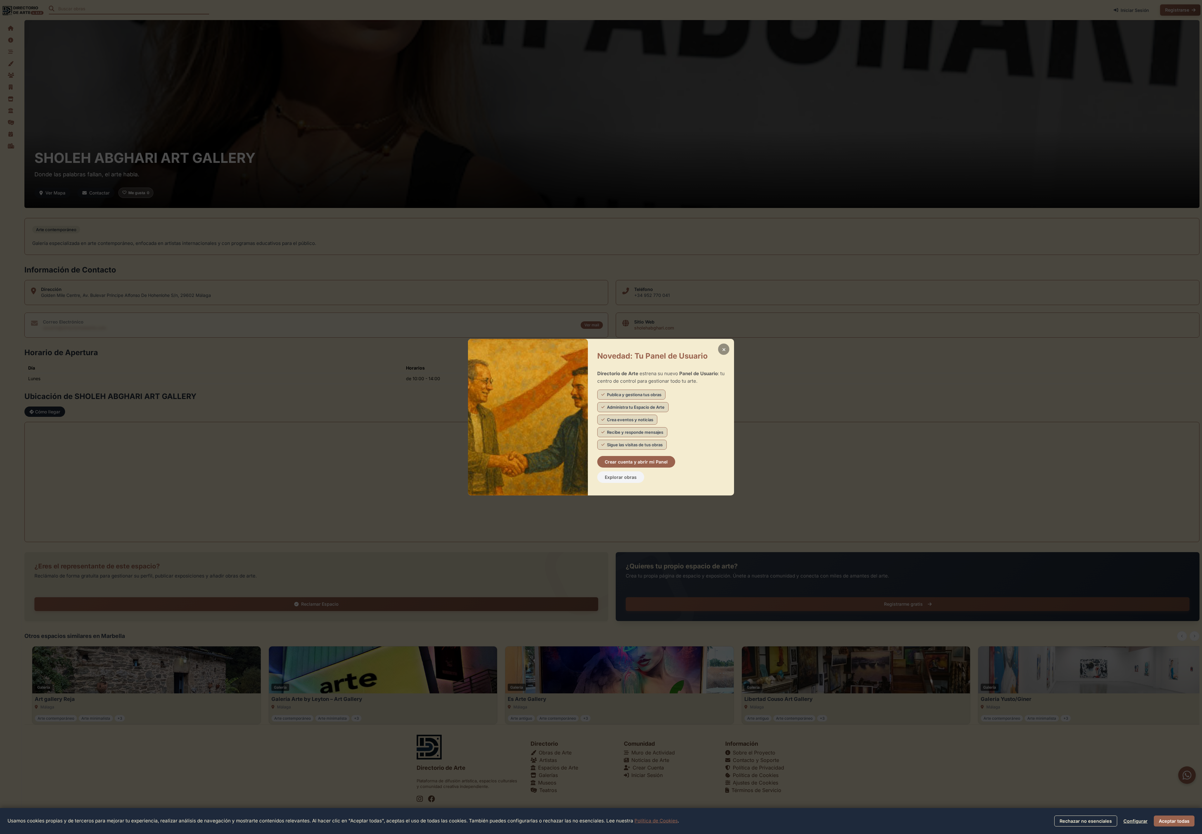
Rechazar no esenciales (1086, 821)
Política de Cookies (656, 821)
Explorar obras (621, 477)
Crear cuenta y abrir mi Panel (636, 461)
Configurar (1135, 821)
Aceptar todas (1174, 821)
